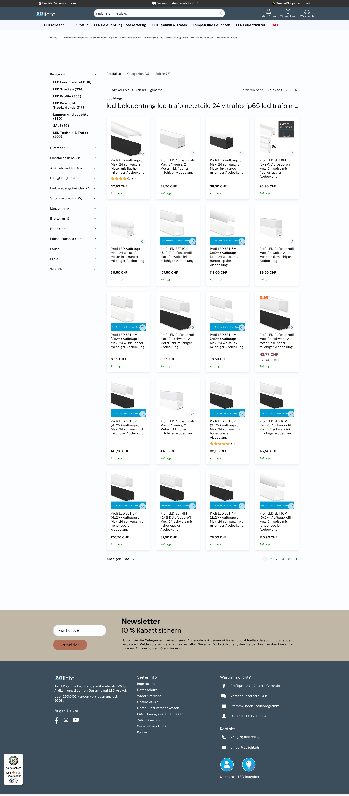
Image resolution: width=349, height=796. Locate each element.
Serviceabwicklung (151, 726)
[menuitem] (54, 25)
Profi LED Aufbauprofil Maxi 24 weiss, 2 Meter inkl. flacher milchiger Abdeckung (177, 166)
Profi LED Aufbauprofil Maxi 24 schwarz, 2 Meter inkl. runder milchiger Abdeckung (227, 166)
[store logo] (46, 13)
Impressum (146, 684)
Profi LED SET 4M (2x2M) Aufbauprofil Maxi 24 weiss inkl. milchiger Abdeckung (226, 341)
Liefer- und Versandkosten (158, 708)
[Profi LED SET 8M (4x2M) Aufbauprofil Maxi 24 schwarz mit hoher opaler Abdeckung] (128, 491)
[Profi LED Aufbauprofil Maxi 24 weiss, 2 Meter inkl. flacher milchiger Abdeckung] (177, 138)
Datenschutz (147, 690)
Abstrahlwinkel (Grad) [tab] (67, 168)
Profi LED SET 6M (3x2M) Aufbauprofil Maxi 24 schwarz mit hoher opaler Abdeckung (226, 429)
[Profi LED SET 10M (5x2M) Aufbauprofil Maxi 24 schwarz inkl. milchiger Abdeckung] (277, 399)
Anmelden (70, 644)
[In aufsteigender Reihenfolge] (296, 89)
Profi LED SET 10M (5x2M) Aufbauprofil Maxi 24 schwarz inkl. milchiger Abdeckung (276, 427)
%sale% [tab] (56, 269)
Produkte (114, 74)
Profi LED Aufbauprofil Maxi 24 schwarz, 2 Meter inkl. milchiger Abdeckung (177, 341)
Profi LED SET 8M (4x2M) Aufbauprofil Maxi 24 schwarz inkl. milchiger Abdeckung (127, 427)
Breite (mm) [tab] (59, 218)
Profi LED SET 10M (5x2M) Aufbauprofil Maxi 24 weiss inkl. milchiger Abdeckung (177, 255)
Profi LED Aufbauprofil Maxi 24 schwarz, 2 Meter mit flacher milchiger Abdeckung (128, 166)
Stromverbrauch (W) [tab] (66, 198)
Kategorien (138, 74)
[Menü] (20, 756)
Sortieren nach (252, 90)
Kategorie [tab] (57, 74)
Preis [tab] (54, 259)
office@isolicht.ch (245, 747)
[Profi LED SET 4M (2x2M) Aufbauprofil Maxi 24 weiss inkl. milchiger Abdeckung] (227, 313)
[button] (278, 90)
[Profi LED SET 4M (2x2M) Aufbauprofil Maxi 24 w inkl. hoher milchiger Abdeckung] (128, 313)
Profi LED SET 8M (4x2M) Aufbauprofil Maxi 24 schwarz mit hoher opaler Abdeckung (127, 521)
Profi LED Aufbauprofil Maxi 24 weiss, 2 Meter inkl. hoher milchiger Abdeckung (177, 427)
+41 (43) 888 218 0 (245, 737)
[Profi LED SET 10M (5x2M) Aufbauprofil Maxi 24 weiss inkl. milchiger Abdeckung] (177, 227)
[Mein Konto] (269, 13)
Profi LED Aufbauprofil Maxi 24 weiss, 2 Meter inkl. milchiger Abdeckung (277, 255)
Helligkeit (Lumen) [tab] (64, 178)
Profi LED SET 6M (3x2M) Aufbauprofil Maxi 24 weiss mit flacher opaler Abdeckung (275, 168)
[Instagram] (66, 720)
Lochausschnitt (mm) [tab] (67, 239)
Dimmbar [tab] (57, 148)
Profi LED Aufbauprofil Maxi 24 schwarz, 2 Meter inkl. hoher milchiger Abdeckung (277, 341)
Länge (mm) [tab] (59, 208)
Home (53, 37)
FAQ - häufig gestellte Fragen (160, 714)
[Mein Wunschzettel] (287, 13)
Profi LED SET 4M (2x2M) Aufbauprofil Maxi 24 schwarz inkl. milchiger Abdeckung (226, 519)
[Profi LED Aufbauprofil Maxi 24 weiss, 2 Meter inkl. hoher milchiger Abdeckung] (177, 399)
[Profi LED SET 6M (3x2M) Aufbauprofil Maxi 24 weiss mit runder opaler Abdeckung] (227, 227)
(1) (134, 178)
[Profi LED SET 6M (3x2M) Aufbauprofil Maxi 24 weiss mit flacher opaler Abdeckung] (277, 138)
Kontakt (143, 732)
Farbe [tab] (54, 249)
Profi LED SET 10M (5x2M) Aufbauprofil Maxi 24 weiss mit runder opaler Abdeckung (275, 521)
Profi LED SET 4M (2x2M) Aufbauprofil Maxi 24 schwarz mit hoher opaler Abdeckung (176, 521)
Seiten (163, 74)
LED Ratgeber (249, 777)
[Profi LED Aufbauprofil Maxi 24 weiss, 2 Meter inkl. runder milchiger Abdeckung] (128, 227)
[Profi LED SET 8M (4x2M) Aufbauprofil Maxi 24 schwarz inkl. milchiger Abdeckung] (128, 399)
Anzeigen (114, 559)
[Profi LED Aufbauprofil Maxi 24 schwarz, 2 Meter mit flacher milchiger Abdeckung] (128, 138)
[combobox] (159, 13)
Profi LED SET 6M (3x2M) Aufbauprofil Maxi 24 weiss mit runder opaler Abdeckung (225, 257)
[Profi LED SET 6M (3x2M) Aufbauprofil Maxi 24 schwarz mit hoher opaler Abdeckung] (227, 399)
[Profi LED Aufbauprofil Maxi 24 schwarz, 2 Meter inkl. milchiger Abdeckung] (177, 313)
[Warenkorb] (307, 13)
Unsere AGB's (147, 702)
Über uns (227, 777)
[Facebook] (56, 720)
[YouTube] (76, 720)
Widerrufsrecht (149, 696)
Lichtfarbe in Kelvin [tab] (65, 158)
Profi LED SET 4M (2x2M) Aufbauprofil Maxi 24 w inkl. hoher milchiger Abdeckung (127, 341)
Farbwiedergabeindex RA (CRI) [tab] (73, 188)
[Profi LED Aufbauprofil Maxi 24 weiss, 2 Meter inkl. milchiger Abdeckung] (277, 227)
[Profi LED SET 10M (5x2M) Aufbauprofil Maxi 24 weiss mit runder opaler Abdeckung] (277, 491)
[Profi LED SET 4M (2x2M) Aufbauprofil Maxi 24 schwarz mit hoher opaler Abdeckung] (177, 491)
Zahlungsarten (148, 720)
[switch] (13, 780)
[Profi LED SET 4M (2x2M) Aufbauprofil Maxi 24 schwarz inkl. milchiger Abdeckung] (227, 491)
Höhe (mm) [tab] (59, 229)
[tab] (114, 73)
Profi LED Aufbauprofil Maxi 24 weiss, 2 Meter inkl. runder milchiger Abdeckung (128, 255)
